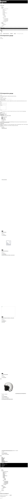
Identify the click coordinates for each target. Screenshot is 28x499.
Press (3, 25)
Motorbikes (3, 7)
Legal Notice (3, 464)
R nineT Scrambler (6, 18)
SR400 (5, 16)
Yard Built (4, 14)
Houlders (4, 11)
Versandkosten (4, 377)
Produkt (1, 112)
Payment (3, 459)
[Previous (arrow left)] (0, 498)
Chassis (4, 9)
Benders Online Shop (6, 33)
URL (0, 113)
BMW (3, 17)
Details (2, 373)
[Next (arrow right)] (1, 498)
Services (2, 22)
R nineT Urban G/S (6, 20)
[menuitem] (3, 490)
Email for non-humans (2, 99)
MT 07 (5, 15)
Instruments (7, 115)
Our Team (4, 486)
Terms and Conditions (5, 461)
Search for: (1, 495)
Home (2, 6)
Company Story (4, 24)
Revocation (3, 460)
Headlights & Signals (5, 475)
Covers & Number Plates (5, 471)
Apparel (5, 484)
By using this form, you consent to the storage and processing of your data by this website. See (14, 111)
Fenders (4, 13)
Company (3, 23)
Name (1, 102)
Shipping (3, 458)
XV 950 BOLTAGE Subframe (5, 374)
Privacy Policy (24, 111)
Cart (2, 457)
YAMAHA (11, 33)
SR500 (5, 115)
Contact (2, 488)
